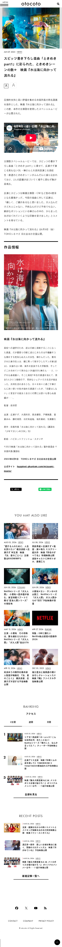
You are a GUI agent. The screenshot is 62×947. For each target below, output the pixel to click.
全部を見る (31, 795)
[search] (58, 4)
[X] (26, 908)
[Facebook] (17, 908)
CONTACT (12, 921)
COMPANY (28, 921)
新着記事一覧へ (31, 876)
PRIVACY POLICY (46, 921)
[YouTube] (36, 908)
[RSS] (45, 908)
